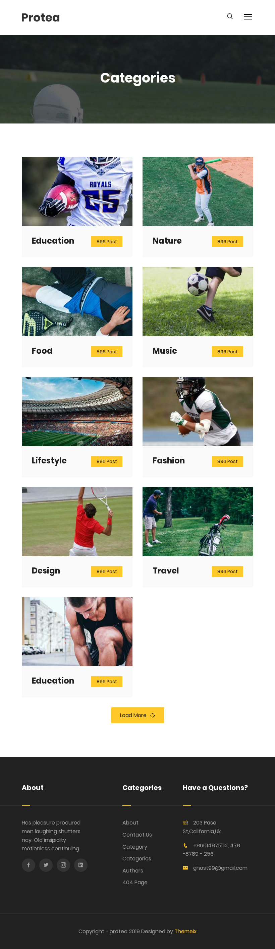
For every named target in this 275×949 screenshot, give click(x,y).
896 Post (107, 241)
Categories (136, 858)
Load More (133, 715)
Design (46, 570)
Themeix (185, 931)
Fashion (169, 460)
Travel (166, 570)
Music (165, 350)
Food (42, 350)
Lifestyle (49, 460)
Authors (132, 871)
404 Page (135, 882)
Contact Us (137, 835)
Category (134, 847)
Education (53, 240)
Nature (167, 240)
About (130, 823)
